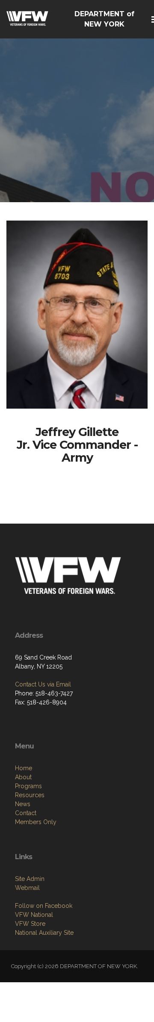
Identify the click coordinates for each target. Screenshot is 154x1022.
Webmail (27, 887)
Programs (28, 786)
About (23, 777)
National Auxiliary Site (44, 932)
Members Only (35, 822)
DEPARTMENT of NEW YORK (104, 19)
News (22, 804)
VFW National (34, 914)
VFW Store (30, 923)
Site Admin (29, 878)
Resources (29, 795)
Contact (25, 813)
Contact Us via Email (43, 684)
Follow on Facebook (43, 905)
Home (23, 768)
